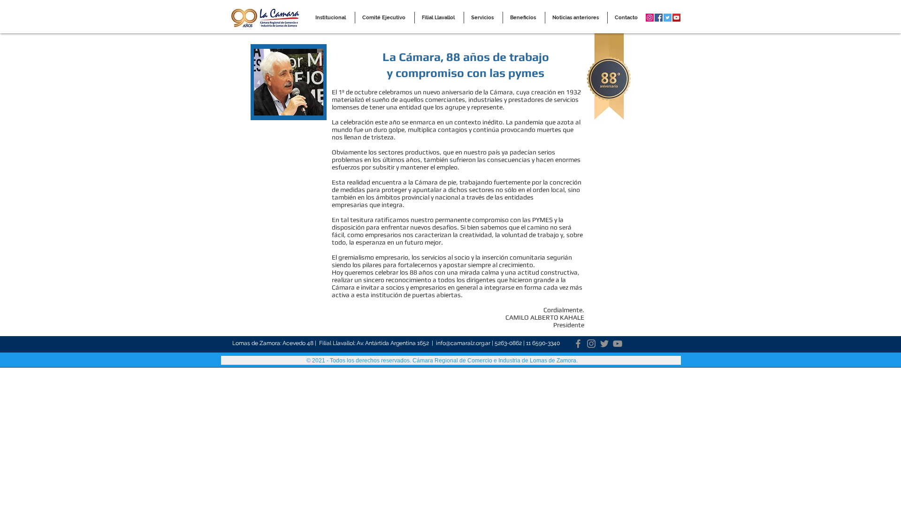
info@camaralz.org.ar (463, 343)
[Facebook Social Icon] (659, 18)
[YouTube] (617, 343)
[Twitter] (604, 343)
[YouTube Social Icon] (676, 18)
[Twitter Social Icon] (668, 18)
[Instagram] (591, 343)
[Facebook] (578, 343)
